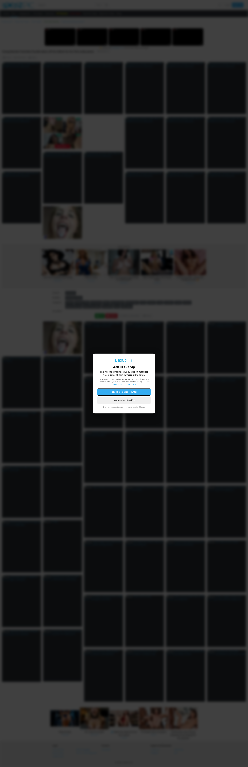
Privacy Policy (131, 384)
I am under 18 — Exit (124, 400)
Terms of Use (117, 384)
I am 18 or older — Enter (124, 392)
